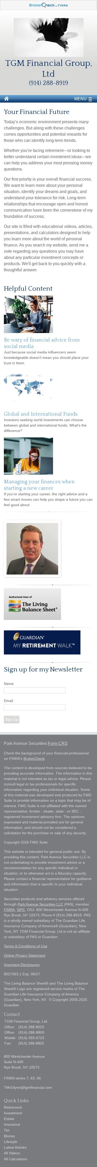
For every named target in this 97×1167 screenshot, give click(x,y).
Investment (13, 1113)
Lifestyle (10, 1142)
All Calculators (15, 1159)
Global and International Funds (41, 414)
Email (8, 701)
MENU (80, 99)
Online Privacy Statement (24, 955)
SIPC (21, 910)
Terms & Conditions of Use (25, 946)
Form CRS (58, 743)
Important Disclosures (22, 965)
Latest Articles (15, 1147)
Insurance (12, 1124)
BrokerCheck (34, 758)
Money (9, 1136)
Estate (9, 1119)
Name (9, 684)
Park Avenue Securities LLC (40, 904)
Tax (7, 1130)
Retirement (13, 1107)
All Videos (12, 1153)
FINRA (9, 910)
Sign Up (11, 719)
